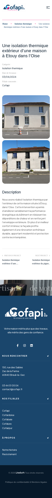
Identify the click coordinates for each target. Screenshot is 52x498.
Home (5, 24)
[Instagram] (24, 345)
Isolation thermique (23, 24)
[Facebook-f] (18, 345)
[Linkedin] (31, 345)
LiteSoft (20, 472)
